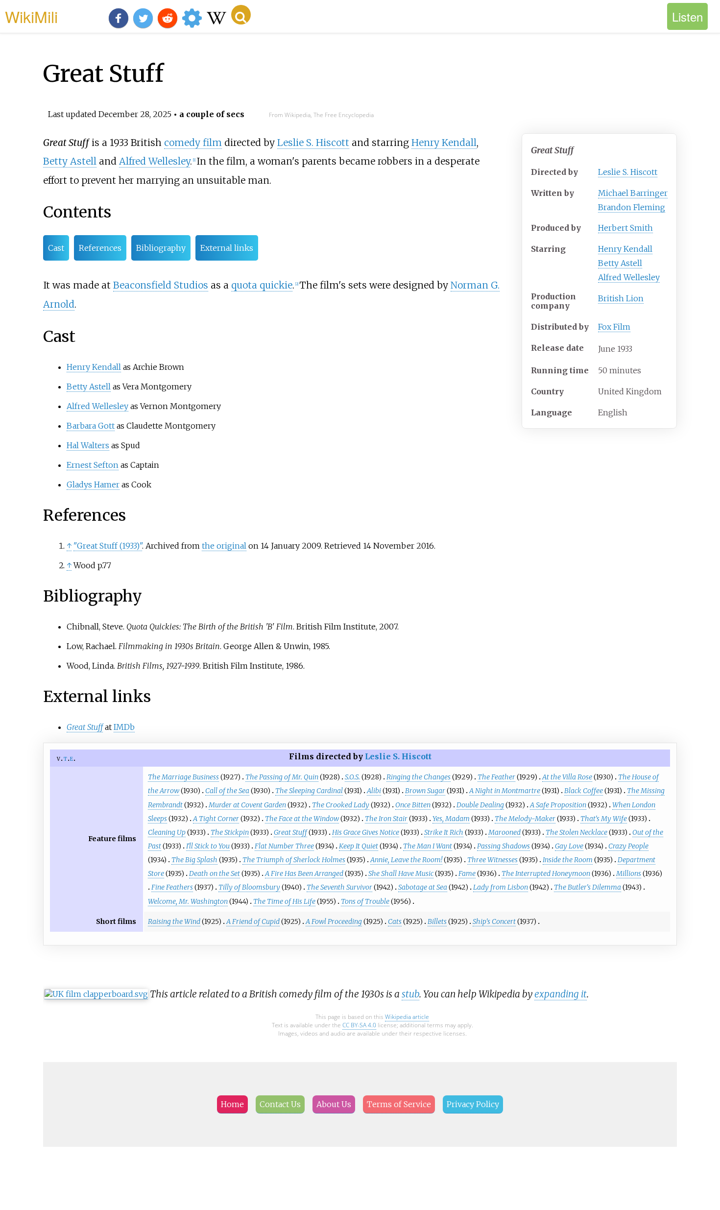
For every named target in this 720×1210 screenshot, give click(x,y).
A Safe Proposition (558, 804)
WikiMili (31, 16)
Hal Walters (88, 445)
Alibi (374, 790)
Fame (467, 873)
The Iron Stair (386, 818)
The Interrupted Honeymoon (546, 873)
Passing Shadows (503, 846)
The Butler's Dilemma (587, 887)
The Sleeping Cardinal (309, 790)
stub (410, 994)
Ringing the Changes (418, 777)
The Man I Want (427, 846)
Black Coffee (583, 790)
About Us (333, 1104)
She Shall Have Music (400, 873)
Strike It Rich (443, 832)
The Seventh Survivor (339, 887)
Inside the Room (568, 859)
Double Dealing (480, 804)
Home (232, 1104)
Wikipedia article (407, 1017)
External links (226, 248)
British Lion (621, 298)
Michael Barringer (633, 193)
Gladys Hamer (93, 484)
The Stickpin (230, 832)
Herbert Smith (625, 228)
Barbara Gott (91, 426)
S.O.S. (352, 777)
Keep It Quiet (358, 846)
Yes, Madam (451, 818)
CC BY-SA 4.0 (359, 1025)
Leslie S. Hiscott (627, 172)
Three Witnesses (492, 859)
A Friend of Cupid (253, 921)
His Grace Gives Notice (365, 832)
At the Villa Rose (567, 777)
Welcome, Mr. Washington (188, 901)
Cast (56, 248)
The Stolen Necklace (576, 832)
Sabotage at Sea (422, 887)
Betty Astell (620, 263)
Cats (395, 921)
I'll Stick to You (208, 846)
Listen (687, 16)
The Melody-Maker (525, 818)
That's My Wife (603, 818)
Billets (437, 921)
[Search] (241, 14)
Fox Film (614, 327)
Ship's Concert (494, 921)
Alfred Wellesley (629, 277)
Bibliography (161, 248)
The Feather (496, 777)
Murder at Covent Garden (247, 804)
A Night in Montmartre (504, 790)
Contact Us (280, 1104)
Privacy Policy (473, 1104)
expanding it (560, 994)
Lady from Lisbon (500, 887)
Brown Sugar (425, 790)
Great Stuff (290, 832)
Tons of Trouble (365, 901)
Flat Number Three (284, 846)
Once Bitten (413, 804)
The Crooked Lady (340, 804)
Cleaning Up (167, 832)
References (100, 248)
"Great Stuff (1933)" (107, 546)
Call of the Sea (227, 790)
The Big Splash (194, 859)
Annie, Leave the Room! (406, 859)
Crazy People (628, 846)
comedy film (193, 142)
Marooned (504, 832)
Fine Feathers (172, 887)
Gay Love (569, 846)
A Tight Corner (216, 818)
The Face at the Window (302, 818)
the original (224, 546)
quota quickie (261, 285)
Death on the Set (214, 873)
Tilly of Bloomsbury (249, 887)
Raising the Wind (174, 921)
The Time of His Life (284, 901)
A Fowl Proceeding (334, 921)
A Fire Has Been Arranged (304, 873)
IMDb (124, 727)
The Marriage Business (183, 777)
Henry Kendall (625, 249)
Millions (628, 873)
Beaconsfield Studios (160, 285)
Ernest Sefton (93, 465)
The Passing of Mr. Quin (281, 777)
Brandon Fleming (631, 207)
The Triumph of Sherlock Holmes (293, 859)
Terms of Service (399, 1104)
